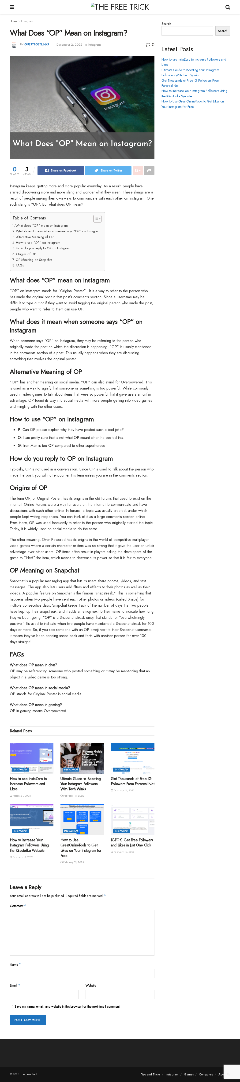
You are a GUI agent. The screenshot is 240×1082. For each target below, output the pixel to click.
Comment (18, 905)
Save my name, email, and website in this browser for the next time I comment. (67, 1006)
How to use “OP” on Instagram (38, 242)
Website (91, 985)
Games (189, 1074)
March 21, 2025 (21, 796)
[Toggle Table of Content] (95, 219)
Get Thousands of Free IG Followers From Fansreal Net (132, 781)
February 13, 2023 (22, 857)
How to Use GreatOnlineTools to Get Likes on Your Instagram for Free (80, 847)
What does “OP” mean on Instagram (41, 225)
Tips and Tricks (150, 1074)
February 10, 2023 (123, 852)
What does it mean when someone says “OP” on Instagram (58, 231)
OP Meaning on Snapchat (34, 259)
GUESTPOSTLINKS (36, 44)
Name (15, 964)
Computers (206, 1074)
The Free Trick (29, 1074)
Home (13, 21)
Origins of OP (26, 254)
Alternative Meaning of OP (35, 237)
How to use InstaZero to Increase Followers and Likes (28, 784)
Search (166, 23)
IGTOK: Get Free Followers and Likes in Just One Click (132, 842)
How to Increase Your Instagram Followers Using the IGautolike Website (29, 845)
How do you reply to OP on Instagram (43, 248)
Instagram (27, 21)
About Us (224, 1074)
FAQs (20, 265)
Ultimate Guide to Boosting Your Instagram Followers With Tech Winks (80, 784)
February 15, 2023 (73, 796)
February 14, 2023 (123, 790)
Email (15, 985)
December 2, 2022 (69, 44)
